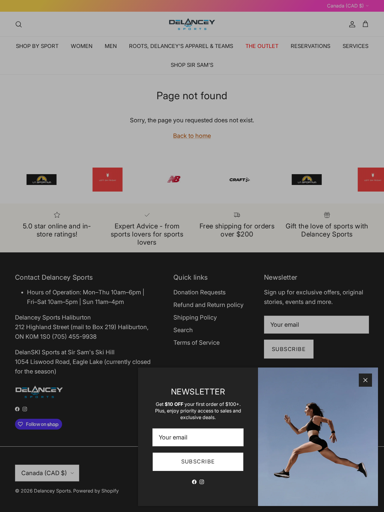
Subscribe (198, 461)
